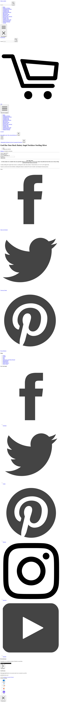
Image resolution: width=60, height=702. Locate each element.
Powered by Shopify (10, 677)
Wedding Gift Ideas (6, 21)
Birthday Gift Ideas (6, 8)
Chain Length (3, 153)
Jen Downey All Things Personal (9, 359)
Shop (4, 358)
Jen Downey (2, 37)
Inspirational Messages (7, 12)
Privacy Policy (5, 363)
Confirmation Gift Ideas (7, 9)
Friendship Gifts (6, 10)
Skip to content (3, 0)
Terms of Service (6, 362)
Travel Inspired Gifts (6, 20)
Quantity (2, 156)
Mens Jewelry (5, 13)
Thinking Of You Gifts (7, 19)
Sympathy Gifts (6, 18)
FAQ (4, 357)
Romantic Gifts (5, 17)
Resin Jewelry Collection (7, 16)
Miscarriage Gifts (6, 14)
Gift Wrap (2, 154)
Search (1, 41)
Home (4, 7)
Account (4, 22)
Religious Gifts (5, 15)
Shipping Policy (6, 360)
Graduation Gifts (6, 11)
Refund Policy (5, 361)
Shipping (2, 151)
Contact (4, 356)
